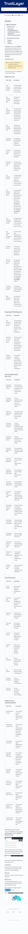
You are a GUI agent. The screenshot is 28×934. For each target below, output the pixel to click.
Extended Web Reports (13, 30)
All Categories (7, 15)
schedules (7, 56)
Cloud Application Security (14, 32)
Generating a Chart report (13, 38)
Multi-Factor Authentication (14, 35)
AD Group (10, 43)
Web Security (11, 28)
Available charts (10, 26)
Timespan (10, 40)
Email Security (11, 33)
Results (9, 41)
